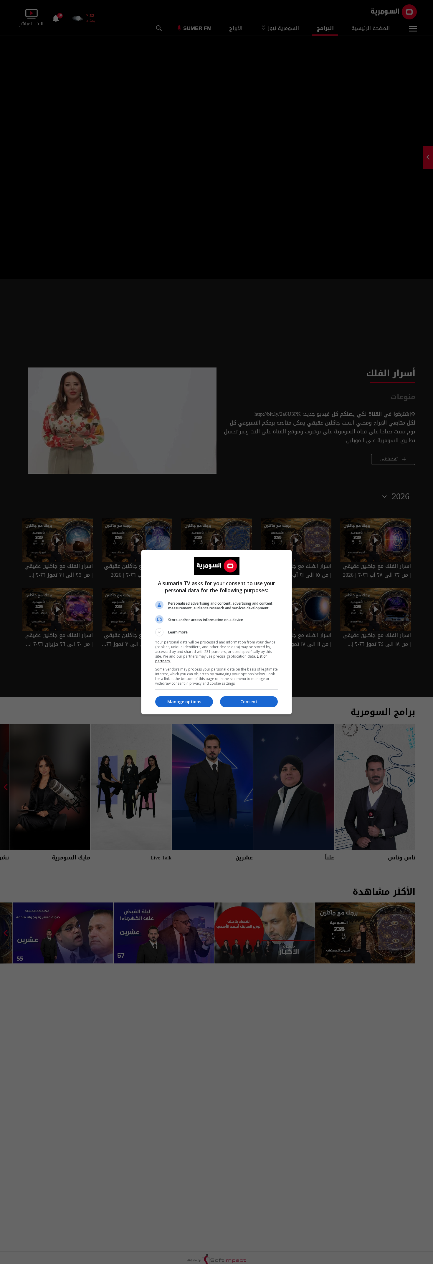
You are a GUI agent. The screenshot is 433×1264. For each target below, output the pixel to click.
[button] (216, 632)
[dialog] (216, 632)
